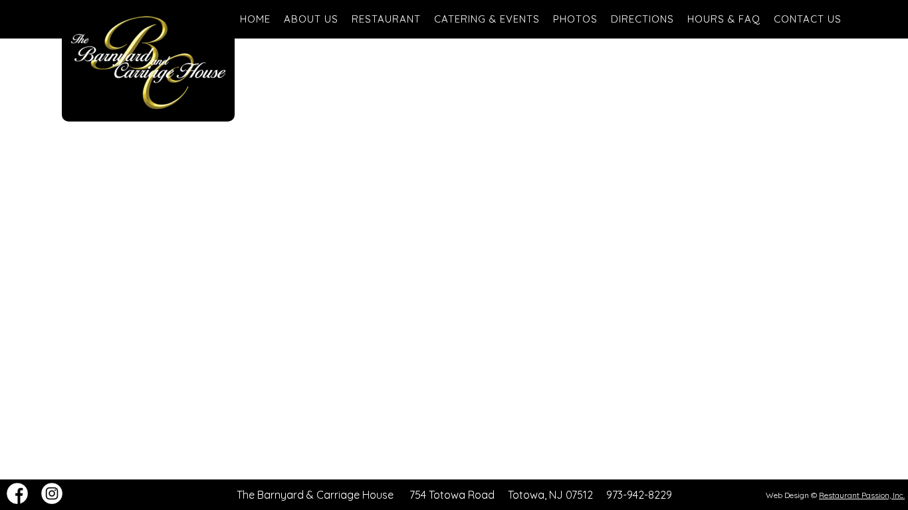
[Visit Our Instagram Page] (51, 500)
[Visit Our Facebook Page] (17, 500)
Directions (642, 19)
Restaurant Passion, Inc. (862, 495)
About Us (311, 19)
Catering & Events (487, 19)
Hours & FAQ (723, 19)
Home (255, 19)
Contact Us (808, 19)
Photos (575, 19)
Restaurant (386, 19)
